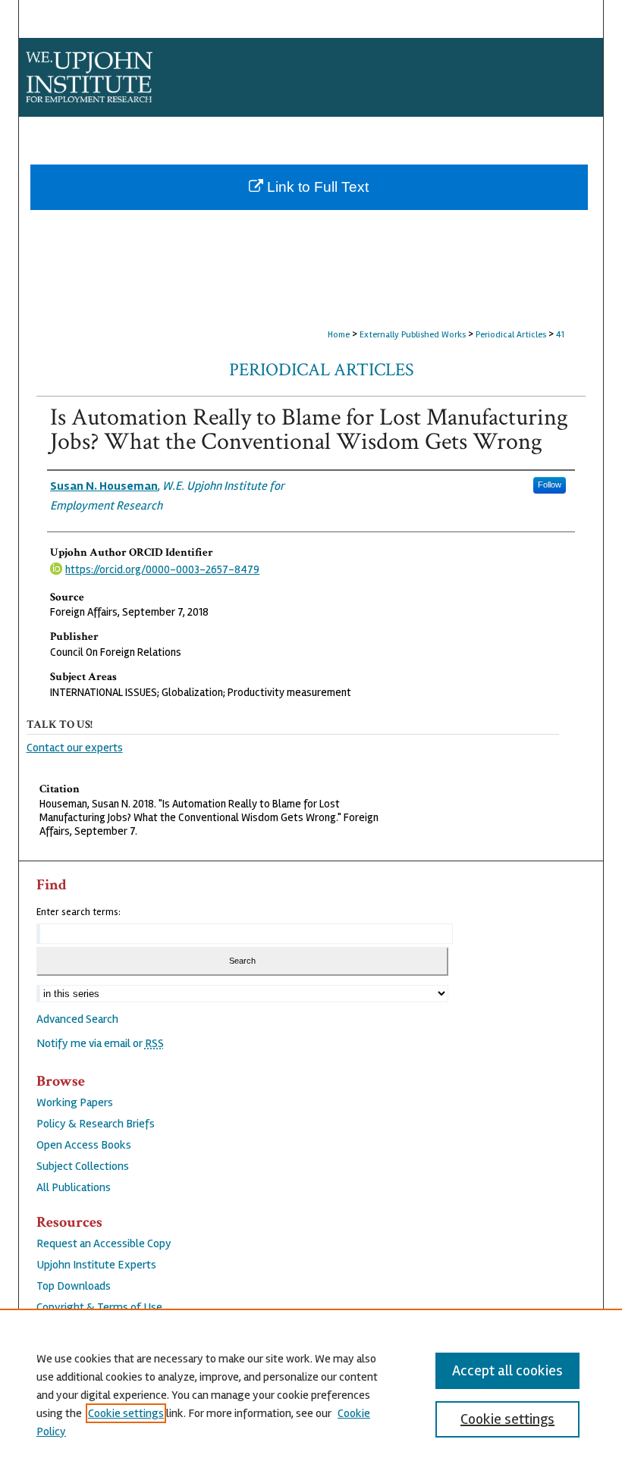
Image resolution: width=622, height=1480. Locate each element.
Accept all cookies (507, 1370)
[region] (311, 1394)
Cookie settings (126, 1413)
